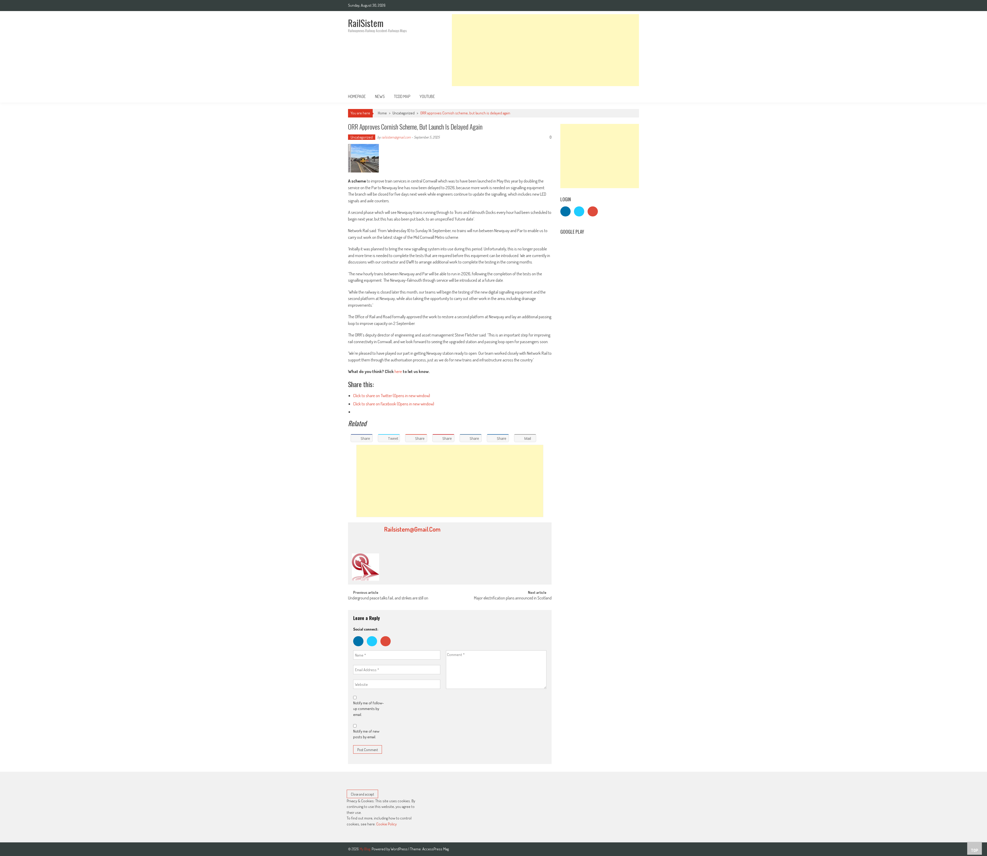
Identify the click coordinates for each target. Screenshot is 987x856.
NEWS (380, 96)
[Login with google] (386, 647)
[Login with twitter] (373, 647)
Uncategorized (403, 113)
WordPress (399, 848)
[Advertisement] (545, 50)
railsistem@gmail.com (396, 137)
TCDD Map (402, 96)
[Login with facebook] (360, 647)
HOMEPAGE (357, 96)
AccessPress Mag (435, 848)
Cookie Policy (386, 824)
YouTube (427, 96)
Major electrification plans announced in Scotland (513, 598)
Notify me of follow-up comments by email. (368, 708)
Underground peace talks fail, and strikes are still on (388, 598)
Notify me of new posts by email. (366, 734)
